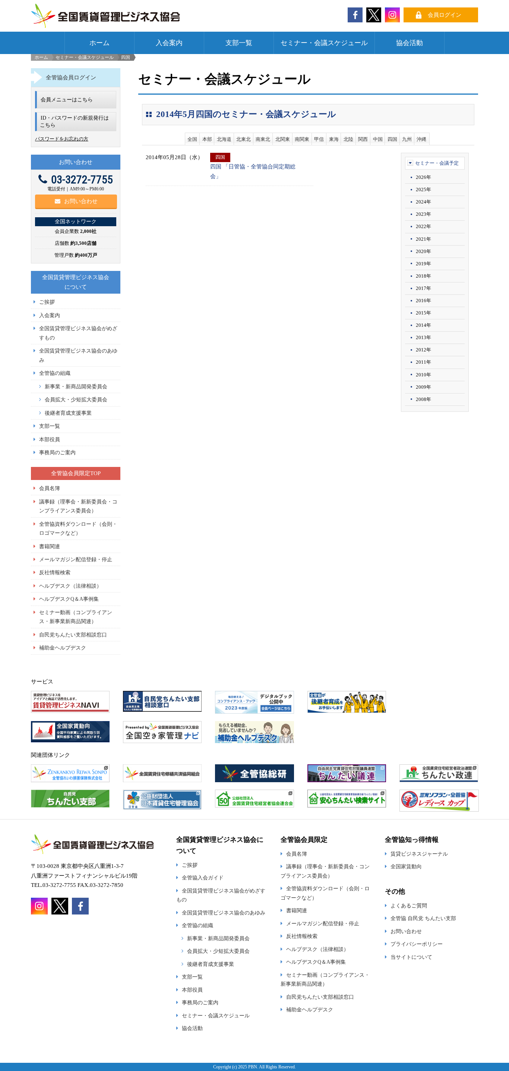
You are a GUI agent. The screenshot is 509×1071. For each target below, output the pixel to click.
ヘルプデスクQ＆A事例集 (69, 599)
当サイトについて (411, 957)
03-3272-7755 (82, 179)
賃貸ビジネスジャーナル (419, 854)
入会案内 (169, 43)
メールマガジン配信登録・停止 (75, 559)
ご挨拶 (47, 302)
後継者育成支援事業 (68, 413)
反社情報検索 (54, 572)
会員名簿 (49, 488)
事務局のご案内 (57, 452)
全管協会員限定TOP (76, 473)
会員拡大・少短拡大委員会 (76, 399)
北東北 (243, 139)
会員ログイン (444, 15)
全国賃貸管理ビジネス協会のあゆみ (223, 913)
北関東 (282, 139)
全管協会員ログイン (71, 77)
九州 (407, 139)
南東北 (263, 139)
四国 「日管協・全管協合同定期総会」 (252, 171)
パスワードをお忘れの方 (61, 139)
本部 (207, 139)
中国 (378, 139)
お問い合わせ (81, 201)
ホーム (99, 43)
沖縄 (421, 139)
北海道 (224, 139)
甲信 (319, 139)
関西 (363, 139)
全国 (192, 139)
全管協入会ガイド (203, 878)
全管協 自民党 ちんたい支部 (423, 918)
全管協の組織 (54, 373)
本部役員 (49, 439)
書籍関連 (49, 546)
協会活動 (409, 43)
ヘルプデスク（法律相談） (70, 586)
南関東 (302, 139)
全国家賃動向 (406, 866)
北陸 (348, 139)
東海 (334, 139)
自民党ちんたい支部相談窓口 (73, 635)
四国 (392, 139)
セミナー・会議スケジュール (324, 43)
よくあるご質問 (409, 906)
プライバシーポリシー (417, 944)
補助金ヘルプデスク (62, 648)
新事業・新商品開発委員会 (76, 386)
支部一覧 (238, 43)
